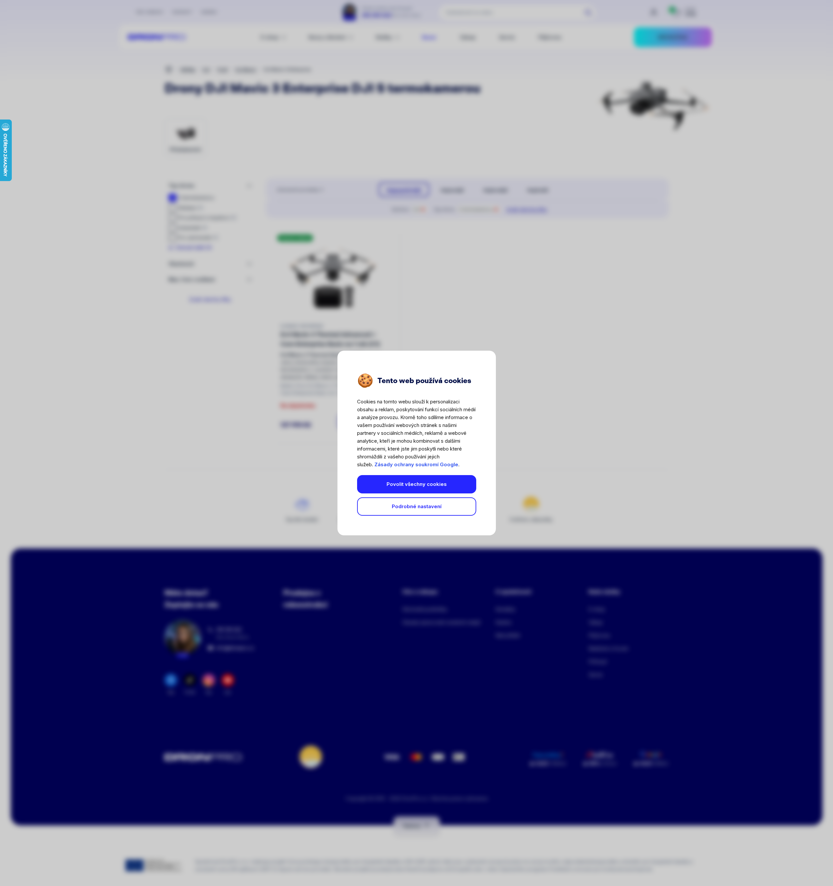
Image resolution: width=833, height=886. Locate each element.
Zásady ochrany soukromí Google (416, 464)
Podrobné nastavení (417, 506)
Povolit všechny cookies (417, 484)
